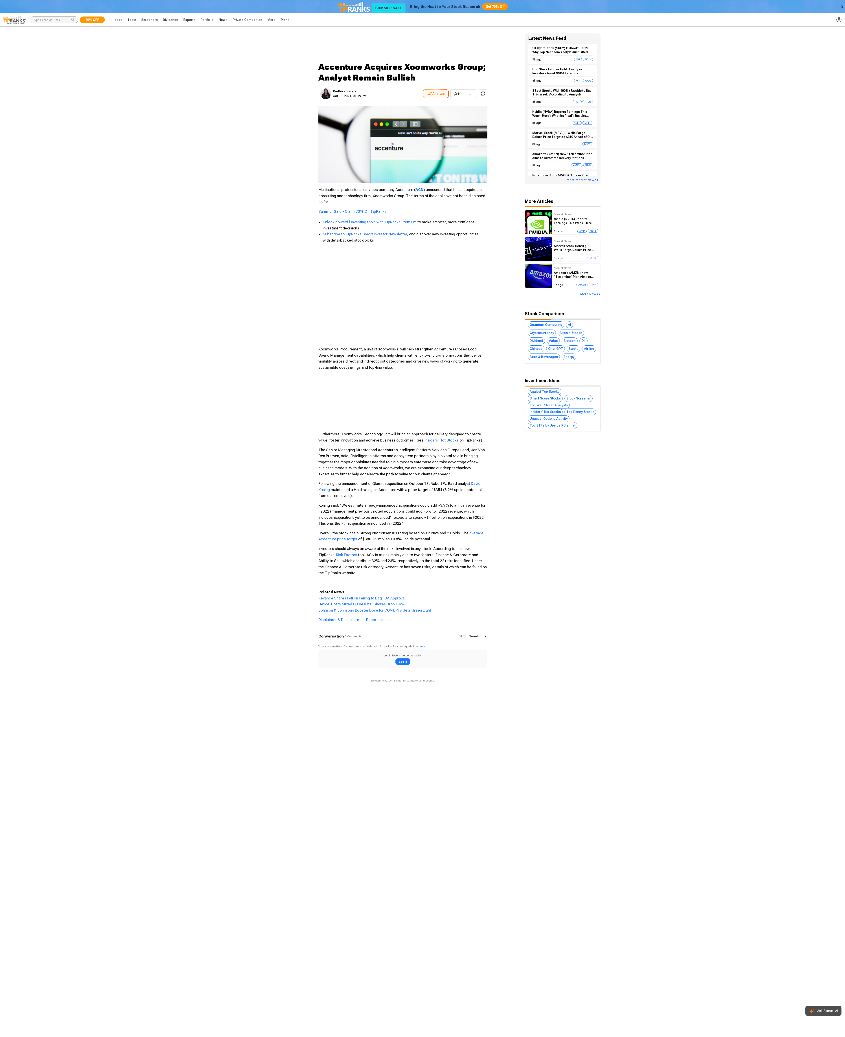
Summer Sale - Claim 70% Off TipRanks (352, 211)
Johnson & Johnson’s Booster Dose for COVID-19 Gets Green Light (374, 610)
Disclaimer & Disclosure (338, 619)
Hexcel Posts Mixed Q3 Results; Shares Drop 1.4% (361, 604)
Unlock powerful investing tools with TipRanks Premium (370, 222)
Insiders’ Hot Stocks (441, 440)
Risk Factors (346, 555)
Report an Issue (379, 619)
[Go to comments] (483, 93)
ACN (419, 189)
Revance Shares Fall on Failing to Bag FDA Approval (362, 598)
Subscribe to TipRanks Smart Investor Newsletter (365, 234)
